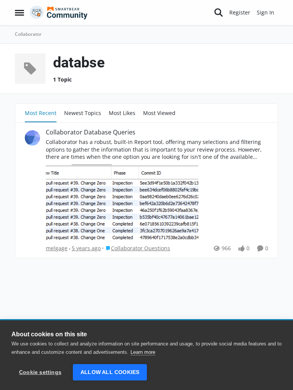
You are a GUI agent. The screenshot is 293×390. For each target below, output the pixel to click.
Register (239, 12)
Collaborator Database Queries (90, 132)
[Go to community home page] (59, 12)
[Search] (218, 12)
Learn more (142, 352)
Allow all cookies (109, 372)
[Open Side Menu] (19, 12)
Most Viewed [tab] (159, 113)
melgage (57, 248)
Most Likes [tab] (122, 113)
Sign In (265, 12)
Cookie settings (40, 372)
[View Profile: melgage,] (32, 137)
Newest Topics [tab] (82, 113)
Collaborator (28, 34)
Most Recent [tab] (40, 113)
